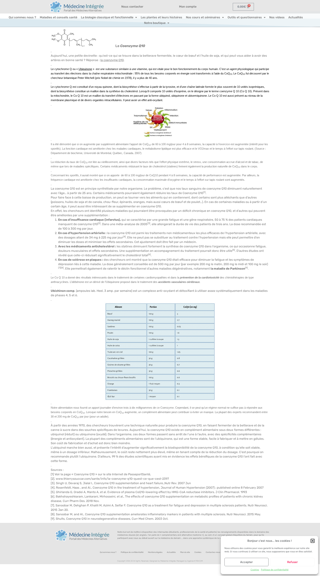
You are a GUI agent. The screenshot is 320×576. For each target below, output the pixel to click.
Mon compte (187, 6)
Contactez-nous (213, 552)
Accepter (246, 562)
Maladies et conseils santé (58, 17)
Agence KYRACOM (195, 561)
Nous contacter (132, 6)
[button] (312, 541)
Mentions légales (155, 552)
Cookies (255, 569)
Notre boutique (155, 23)
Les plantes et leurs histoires (161, 17)
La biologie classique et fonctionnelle (107, 17)
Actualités (295, 17)
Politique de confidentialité (275, 569)
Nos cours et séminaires (203, 17)
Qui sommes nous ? (22, 17)
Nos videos (277, 17)
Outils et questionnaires (245, 17)
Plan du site (185, 552)
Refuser (292, 562)
